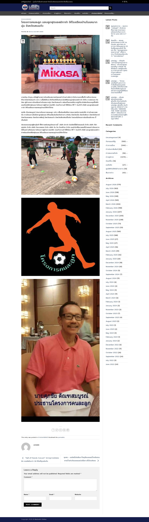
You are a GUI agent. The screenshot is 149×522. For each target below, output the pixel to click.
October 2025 (111, 223)
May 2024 (110, 290)
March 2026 (110, 204)
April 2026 (110, 200)
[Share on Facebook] (53, 430)
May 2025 (110, 243)
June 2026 (110, 192)
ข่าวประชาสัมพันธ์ (97, 13)
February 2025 (111, 255)
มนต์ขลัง (85, 13)
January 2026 (111, 212)
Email (51, 494)
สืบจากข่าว (67, 13)
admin (41, 32)
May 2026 (110, 196)
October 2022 (111, 352)
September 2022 (112, 356)
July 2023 (110, 325)
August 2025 (111, 231)
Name (26, 494)
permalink (61, 437)
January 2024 (111, 305)
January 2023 (111, 341)
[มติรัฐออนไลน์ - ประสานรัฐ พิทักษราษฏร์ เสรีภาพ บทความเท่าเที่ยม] (34, 7)
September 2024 (112, 274)
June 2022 (110, 364)
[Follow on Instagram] (124, 1)
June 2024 (110, 286)
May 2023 (110, 333)
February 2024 (112, 302)
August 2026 (111, 184)
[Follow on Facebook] (122, 1)
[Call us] (126, 1)
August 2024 (111, 278)
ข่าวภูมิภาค (57, 13)
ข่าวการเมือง (47, 13)
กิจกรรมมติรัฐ (109, 13)
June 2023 (110, 329)
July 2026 (110, 188)
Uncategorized (112, 137)
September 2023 (112, 317)
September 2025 (112, 227)
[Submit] (110, 8)
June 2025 (110, 239)
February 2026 (112, 208)
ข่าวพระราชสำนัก (34, 13)
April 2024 (110, 294)
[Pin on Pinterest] (64, 430)
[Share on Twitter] (56, 430)
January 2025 (111, 259)
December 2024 (112, 262)
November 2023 (112, 309)
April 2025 (110, 247)
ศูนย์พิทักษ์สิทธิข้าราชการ (114, 169)
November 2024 (112, 266)
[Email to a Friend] (60, 430)
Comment (28, 477)
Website (78, 494)
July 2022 (110, 360)
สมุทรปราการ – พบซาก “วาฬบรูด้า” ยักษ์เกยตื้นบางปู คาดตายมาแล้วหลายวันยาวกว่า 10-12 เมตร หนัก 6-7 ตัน (119, 31)
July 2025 (109, 235)
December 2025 (112, 216)
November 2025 (112, 220)
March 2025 (110, 251)
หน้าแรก (23, 13)
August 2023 (111, 321)
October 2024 (111, 270)
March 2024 (111, 298)
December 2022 (112, 345)
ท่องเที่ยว (77, 13)
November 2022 (112, 349)
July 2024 (110, 282)
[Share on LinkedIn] (68, 430)
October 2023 (111, 313)
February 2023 (112, 337)
